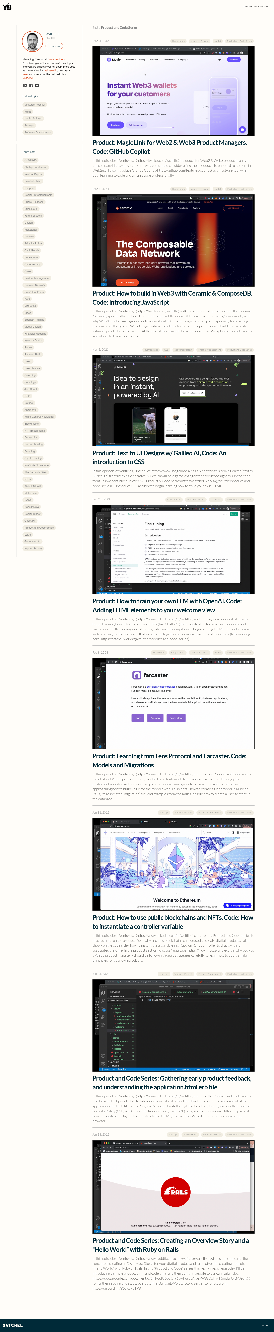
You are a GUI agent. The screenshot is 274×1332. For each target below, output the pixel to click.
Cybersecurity (32, 264)
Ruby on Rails (32, 354)
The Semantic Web (35, 472)
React (27, 361)
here (24, 74)
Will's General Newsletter (39, 416)
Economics (31, 437)
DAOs (27, 500)
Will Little (53, 34)
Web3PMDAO (32, 486)
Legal (264, 1325)
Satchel (28, 403)
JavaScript (30, 389)
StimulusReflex (33, 243)
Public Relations (34, 202)
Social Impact (32, 514)
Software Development (37, 132)
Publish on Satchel (255, 6)
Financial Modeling (35, 333)
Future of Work (33, 215)
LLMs (27, 534)
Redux (28, 347)
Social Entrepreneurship (38, 195)
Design (28, 222)
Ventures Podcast (34, 104)
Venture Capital (33, 174)
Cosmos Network (34, 285)
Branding (29, 451)
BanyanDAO (31, 507)
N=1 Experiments (34, 430)
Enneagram (31, 257)
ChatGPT (30, 520)
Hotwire (28, 236)
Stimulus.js (31, 209)
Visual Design (32, 326)
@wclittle (51, 38)
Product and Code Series (39, 527)
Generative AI (32, 541)
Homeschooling (33, 444)
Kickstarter (30, 229)
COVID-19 (30, 160)
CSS (27, 396)
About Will (30, 410)
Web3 (27, 111)
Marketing (30, 306)
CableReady (31, 250)
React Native (32, 368)
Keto (27, 299)
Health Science (33, 118)
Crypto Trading (33, 458)
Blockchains (31, 423)
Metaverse (30, 493)
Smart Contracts (34, 292)
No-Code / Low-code (36, 465)
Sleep (27, 313)
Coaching (30, 375)
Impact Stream (33, 548)
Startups (29, 125)
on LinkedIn (50, 70)
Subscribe (54, 46)
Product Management (36, 278)
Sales (27, 271)
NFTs (27, 479)
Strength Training (34, 319)
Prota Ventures (56, 59)
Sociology (30, 382)
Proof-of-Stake (32, 181)
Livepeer (29, 188)
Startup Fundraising (35, 167)
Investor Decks (33, 340)
